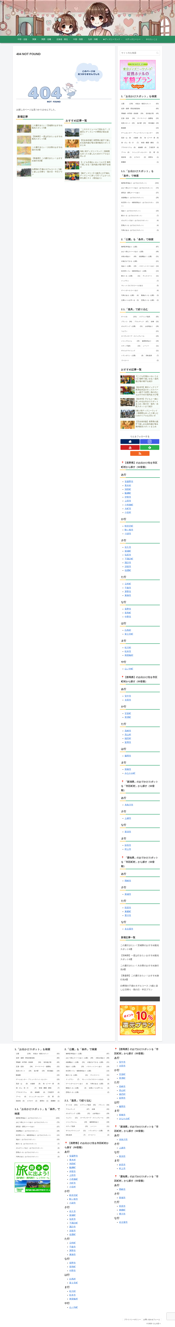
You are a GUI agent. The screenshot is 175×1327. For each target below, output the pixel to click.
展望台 (153, 157)
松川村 (128, 647)
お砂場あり (152, 326)
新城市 (128, 894)
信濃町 (128, 570)
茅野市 (128, 591)
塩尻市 (128, 555)
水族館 (137, 138)
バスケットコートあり (149, 266)
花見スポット (128, 123)
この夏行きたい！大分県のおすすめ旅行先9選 (139, 967)
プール (125, 152)
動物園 (140, 128)
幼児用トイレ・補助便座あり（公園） (140, 271)
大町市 (128, 508)
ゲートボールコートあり (140, 290)
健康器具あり (150, 341)
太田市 (128, 700)
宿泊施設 (153, 123)
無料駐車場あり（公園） (140, 247)
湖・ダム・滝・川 (130, 143)
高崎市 (128, 731)
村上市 (128, 849)
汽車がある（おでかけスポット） (140, 230)
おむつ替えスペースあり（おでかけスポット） (140, 188)
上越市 (128, 818)
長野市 (128, 609)
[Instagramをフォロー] (149, 441)
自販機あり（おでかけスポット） (140, 197)
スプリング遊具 (149, 317)
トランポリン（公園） (132, 355)
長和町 (128, 613)
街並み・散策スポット (147, 104)
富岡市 (128, 742)
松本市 (128, 651)
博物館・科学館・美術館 (132, 113)
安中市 (128, 696)
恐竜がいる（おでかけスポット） (140, 225)
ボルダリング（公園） (131, 326)
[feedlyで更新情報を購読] (149, 447)
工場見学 (154, 147)
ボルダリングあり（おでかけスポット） (140, 220)
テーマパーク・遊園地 (148, 118)
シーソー (151, 346)
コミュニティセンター (141, 152)
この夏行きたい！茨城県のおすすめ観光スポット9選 (139, 947)
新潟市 (128, 832)
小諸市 (128, 533)
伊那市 (128, 497)
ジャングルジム (130, 341)
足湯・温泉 (128, 118)
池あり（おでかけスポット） (140, 211)
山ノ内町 (129, 669)
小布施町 (129, 505)
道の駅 (141, 123)
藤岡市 (128, 756)
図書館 (140, 162)
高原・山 (126, 138)
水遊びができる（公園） (140, 261)
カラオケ (140, 157)
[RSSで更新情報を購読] (139, 453)
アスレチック (141, 321)
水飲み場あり (128, 256)
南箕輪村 (129, 655)
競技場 (126, 157)
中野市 (128, 617)
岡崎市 (128, 881)
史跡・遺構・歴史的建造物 (140, 108)
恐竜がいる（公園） (150, 300)
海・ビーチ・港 (151, 138)
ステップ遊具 (130, 346)
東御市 (128, 595)
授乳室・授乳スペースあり (140, 193)
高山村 (128, 734)
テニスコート (151, 276)
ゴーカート (140, 360)
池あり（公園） (128, 266)
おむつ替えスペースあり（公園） (140, 251)
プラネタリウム (128, 147)
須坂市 (128, 566)
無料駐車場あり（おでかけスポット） (140, 183)
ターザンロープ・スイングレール (140, 336)
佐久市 (128, 547)
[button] (157, 53)
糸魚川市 (129, 805)
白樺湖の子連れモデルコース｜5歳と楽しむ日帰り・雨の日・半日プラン (139, 988)
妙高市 (128, 845)
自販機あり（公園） (149, 256)
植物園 (142, 147)
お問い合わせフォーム (151, 1319)
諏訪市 (128, 562)
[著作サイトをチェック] (130, 441)
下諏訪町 (129, 559)
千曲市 (128, 588)
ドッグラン (140, 281)
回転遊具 (152, 355)
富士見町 (129, 634)
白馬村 (128, 630)
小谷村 (128, 512)
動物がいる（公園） (150, 295)
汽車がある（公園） (130, 295)
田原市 (128, 907)
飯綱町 (128, 493)
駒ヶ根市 (129, 530)
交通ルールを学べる (130, 300)
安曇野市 (129, 481)
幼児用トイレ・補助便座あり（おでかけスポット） (140, 204)
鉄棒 (155, 321)
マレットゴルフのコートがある (140, 285)
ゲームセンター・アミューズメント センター (140, 133)
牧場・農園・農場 (150, 143)
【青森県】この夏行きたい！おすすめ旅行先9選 (139, 977)
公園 (127, 104)
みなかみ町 (130, 773)
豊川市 (128, 915)
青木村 (128, 485)
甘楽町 (128, 713)
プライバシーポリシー (132, 1319)
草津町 (128, 717)
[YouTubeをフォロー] (130, 447)
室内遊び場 (152, 113)
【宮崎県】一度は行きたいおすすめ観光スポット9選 (139, 957)
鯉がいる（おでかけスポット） (140, 215)
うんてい (140, 331)
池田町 (128, 489)
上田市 (128, 501)
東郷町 (128, 911)
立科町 (128, 584)
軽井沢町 (129, 526)
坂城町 (128, 551)
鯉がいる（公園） (130, 276)
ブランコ (126, 321)
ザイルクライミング (140, 351)
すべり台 (129, 317)
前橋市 (128, 769)
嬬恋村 (128, 738)
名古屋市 (129, 929)
